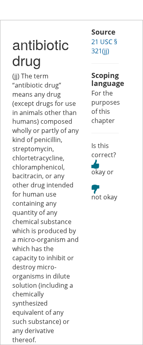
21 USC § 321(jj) (104, 46)
